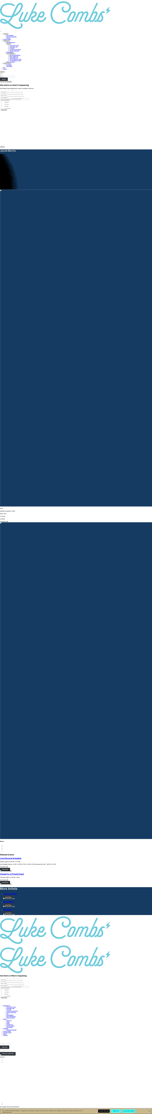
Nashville (8, 65)
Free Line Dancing (11, 36)
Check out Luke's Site (8, 1053)
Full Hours (4, 1047)
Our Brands (9, 1027)
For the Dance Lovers (15, 59)
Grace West (8, 902)
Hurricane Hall (13, 46)
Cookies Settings (104, 1111)
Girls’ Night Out (14, 58)
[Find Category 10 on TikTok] (23, 1103)
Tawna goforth (10, 894)
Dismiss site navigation (6, 81)
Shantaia (7, 910)
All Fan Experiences (15, 55)
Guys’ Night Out (14, 56)
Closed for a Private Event (12, 874)
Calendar (6, 34)
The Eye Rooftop (14, 51)
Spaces (8, 44)
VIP (4, 67)
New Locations (10, 62)
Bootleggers (9, 52)
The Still (12, 48)
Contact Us (9, 1024)
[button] (4, 851)
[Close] (149, 1111)
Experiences (7, 41)
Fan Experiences (11, 53)
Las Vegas (9, 66)
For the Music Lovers (15, 60)
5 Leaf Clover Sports (15, 49)
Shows (8, 38)
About (5, 1019)
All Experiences (10, 42)
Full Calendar (10, 35)
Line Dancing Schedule (10, 858)
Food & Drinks (7, 39)
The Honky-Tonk (14, 45)
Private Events (7, 63)
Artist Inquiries (10, 1026)
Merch (5, 69)
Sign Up (2, 71)
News (8, 1023)
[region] (76, 1111)
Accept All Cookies (128, 1111)
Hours (8, 1022)
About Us (9, 1020)
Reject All (116, 1111)
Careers (5, 1035)
